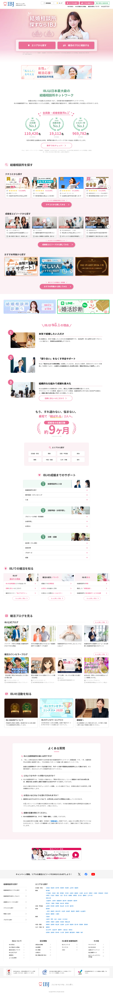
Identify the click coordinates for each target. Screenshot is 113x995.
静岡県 (52, 913)
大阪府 (48, 916)
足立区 (80, 895)
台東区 (71, 893)
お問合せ (37, 952)
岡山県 (57, 924)
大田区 (95, 893)
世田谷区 (100, 893)
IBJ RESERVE (92, 947)
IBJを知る (70, 6)
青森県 (52, 887)
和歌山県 (67, 921)
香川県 (76, 924)
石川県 (67, 906)
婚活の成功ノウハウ (93, 6)
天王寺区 (65, 919)
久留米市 (54, 929)
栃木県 (62, 903)
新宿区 (62, 893)
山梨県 (48, 906)
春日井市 (57, 911)
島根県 (52, 924)
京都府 (52, 921)
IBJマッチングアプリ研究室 (94, 956)
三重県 (57, 913)
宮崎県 (67, 932)
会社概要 (37, 947)
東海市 (68, 911)
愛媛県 (81, 924)
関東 (49, 453)
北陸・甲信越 (64, 453)
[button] (108, 187)
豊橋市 (77, 911)
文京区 (67, 893)
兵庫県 (48, 921)
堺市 (52, 919)
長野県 (57, 906)
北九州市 (48, 929)
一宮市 (48, 911)
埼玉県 (48, 903)
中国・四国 (49, 460)
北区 (61, 895)
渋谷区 (106, 893)
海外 (78, 460)
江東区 (81, 893)
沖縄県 (77, 932)
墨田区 (76, 893)
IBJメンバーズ (66, 944)
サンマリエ (65, 947)
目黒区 (91, 893)
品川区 (86, 893)
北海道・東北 (35, 453)
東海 (78, 453)
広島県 (62, 924)
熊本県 (57, 932)
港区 (58, 893)
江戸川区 (90, 895)
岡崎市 (52, 911)
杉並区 (52, 895)
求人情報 (37, 949)
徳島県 (71, 924)
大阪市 (48, 919)
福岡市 (60, 929)
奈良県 (62, 921)
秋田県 (67, 887)
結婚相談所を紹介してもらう (12, 896)
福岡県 (48, 927)
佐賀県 (48, 932)
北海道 (48, 887)
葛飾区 (85, 895)
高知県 (86, 924)
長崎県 (52, 932)
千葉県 (52, 903)
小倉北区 (65, 929)
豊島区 (57, 895)
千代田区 (48, 893)
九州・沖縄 (63, 460)
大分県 (62, 932)
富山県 (62, 906)
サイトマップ (92, 944)
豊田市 (73, 911)
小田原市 (48, 900)
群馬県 (67, 903)
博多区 (70, 929)
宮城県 (62, 887)
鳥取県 (48, 924)
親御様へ (11, 955)
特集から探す (7, 914)
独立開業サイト (92, 952)
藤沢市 (64, 900)
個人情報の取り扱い (41, 955)
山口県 (67, 924)
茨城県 (57, 903)
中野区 (48, 895)
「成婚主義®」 (54, 821)
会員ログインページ (94, 949)
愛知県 (48, 908)
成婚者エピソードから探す (11, 902)
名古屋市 (83, 911)
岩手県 (57, 887)
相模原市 (59, 900)
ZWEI (63, 949)
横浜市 (75, 900)
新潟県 (52, 906)
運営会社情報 (39, 944)
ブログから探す (8, 920)
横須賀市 (69, 900)
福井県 (71, 906)
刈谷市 (63, 911)
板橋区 (70, 895)
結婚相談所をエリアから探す (12, 890)
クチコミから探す (8, 908)
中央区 (54, 893)
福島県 (76, 887)
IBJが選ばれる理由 (80, 6)
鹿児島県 (72, 932)
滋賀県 (57, 921)
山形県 (71, 887)
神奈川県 (48, 898)
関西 (35, 460)
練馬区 (75, 895)
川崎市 (54, 900)
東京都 (48, 890)
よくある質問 (12, 957)
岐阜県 (48, 913)
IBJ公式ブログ (105, 6)
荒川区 (65, 895)
